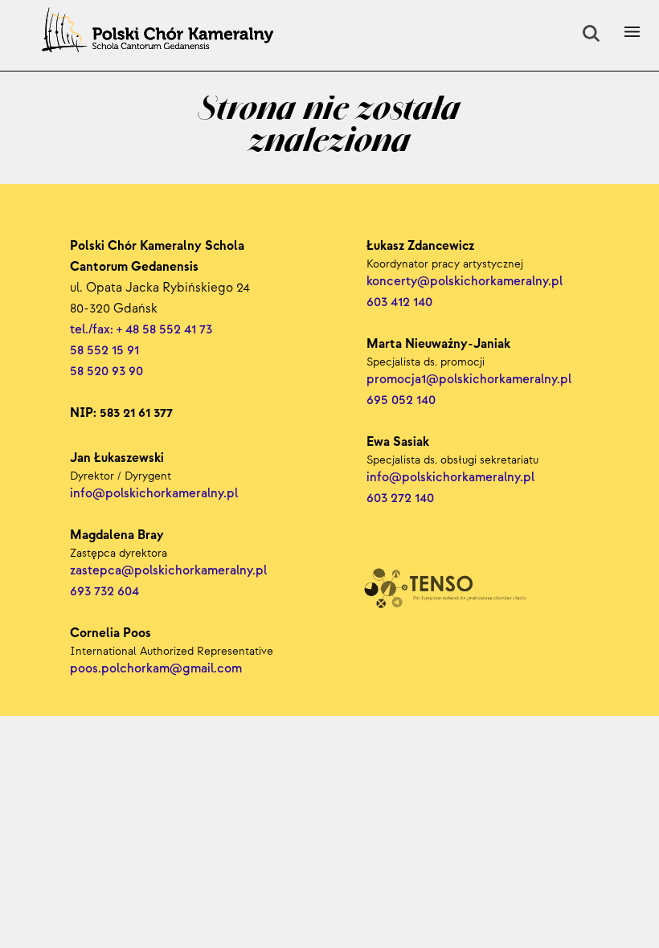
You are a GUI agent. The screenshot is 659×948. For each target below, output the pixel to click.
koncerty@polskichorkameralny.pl (466, 281)
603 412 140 (399, 302)
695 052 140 (401, 400)
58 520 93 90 (106, 371)
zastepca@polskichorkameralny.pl (168, 570)
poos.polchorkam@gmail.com (156, 668)
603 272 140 (401, 498)
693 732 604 (104, 591)
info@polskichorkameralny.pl (452, 477)
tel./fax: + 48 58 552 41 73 (141, 329)
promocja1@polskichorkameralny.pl (468, 379)
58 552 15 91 (104, 350)
